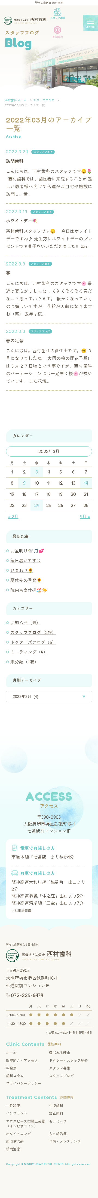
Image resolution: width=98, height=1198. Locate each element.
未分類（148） (24, 662)
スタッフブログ (43, 152)
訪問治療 (13, 1149)
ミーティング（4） (29, 652)
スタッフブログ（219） (33, 632)
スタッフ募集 (59, 1068)
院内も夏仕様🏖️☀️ (28, 590)
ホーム (11, 1052)
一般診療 (13, 1106)
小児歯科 (56, 1106)
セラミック (58, 1121)
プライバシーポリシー (23, 1083)
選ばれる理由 (59, 1052)
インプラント (16, 1113)
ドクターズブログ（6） (33, 642)
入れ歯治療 (58, 1134)
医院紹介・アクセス (22, 1060)
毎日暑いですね (25, 560)
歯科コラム (15, 1076)
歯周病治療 (15, 1141)
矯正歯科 (56, 1113)
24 (36, 505)
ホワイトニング (18, 1134)
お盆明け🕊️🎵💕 (27, 551)
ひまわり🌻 (21, 570)
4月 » (85, 516)
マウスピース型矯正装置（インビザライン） (25, 1123)
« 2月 (13, 516)
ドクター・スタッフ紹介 (68, 1060)
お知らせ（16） (25, 622)
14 (86, 483)
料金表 (11, 1068)
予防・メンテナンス (65, 1141)
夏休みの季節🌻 (26, 580)
